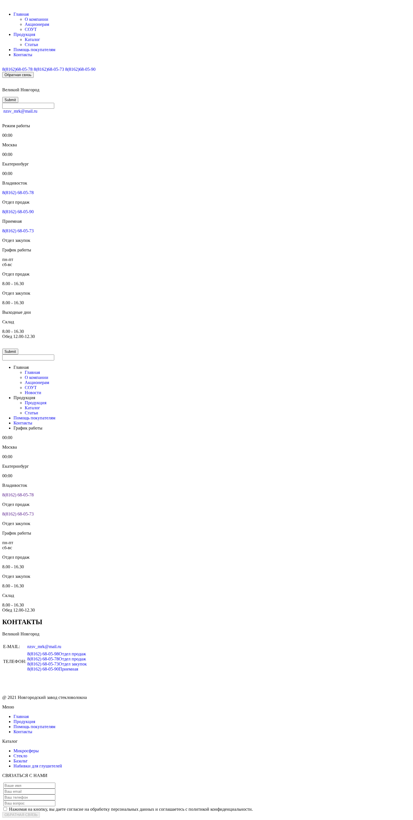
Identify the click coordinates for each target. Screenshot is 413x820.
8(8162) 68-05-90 (18, 211)
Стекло (20, 755)
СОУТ (31, 29)
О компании (36, 19)
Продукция (24, 34)
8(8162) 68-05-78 (18, 192)
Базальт (20, 760)
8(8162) (17, 69)
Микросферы (26, 750)
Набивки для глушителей (37, 766)
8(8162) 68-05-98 (56, 653)
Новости (33, 392)
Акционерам (37, 24)
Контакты (22, 54)
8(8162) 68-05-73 (18, 230)
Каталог (32, 39)
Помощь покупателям (34, 49)
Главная (21, 14)
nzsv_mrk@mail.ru (20, 111)
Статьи (31, 44)
